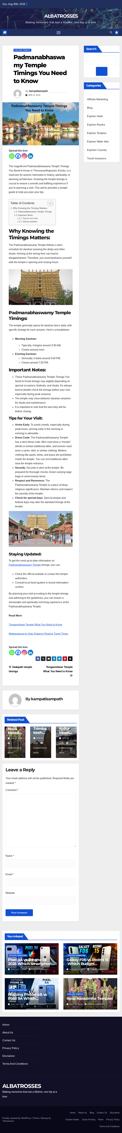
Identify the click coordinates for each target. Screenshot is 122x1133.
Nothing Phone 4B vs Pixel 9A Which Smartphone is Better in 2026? (29, 1000)
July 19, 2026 (18, 1004)
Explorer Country (97, 150)
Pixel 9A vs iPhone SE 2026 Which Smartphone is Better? (31, 963)
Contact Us (8, 1040)
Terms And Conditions (15, 1063)
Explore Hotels (72, 1119)
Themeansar (8, 1121)
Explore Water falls (98, 141)
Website (10, 893)
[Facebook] (18, 156)
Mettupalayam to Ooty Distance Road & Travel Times (38, 633)
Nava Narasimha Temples (90, 998)
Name (10, 855)
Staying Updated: (30, 222)
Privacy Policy (10, 1048)
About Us (7, 1032)
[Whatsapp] (12, 156)
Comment (12, 790)
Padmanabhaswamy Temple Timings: (35, 211)
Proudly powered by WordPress (17, 1118)
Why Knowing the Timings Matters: (30, 208)
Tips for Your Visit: (30, 218)
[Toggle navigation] (58, 32)
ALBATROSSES (61, 16)
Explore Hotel (95, 116)
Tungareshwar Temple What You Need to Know (35, 624)
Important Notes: (25, 215)
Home (5, 1024)
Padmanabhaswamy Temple (25, 565)
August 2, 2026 (19, 969)
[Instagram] (24, 156)
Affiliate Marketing (97, 99)
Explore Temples (22, 50)
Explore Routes (96, 124)
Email (10, 874)
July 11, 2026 (76, 1004)
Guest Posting (88, 1119)
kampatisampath (38, 91)
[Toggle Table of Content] (48, 203)
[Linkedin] (30, 156)
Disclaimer (8, 1056)
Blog (89, 107)
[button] (111, 32)
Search (91, 49)
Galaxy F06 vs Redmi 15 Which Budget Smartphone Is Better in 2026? (88, 965)
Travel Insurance (96, 158)
